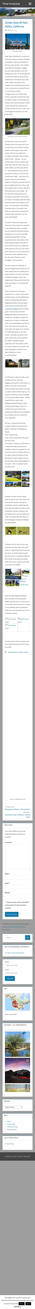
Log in (9, 1121)
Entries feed (11, 1124)
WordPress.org (12, 1129)
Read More (17, 1306)
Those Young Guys (11, 3)
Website (7, 893)
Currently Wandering (12, 309)
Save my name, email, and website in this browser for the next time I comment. (17, 905)
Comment (8, 842)
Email (7, 883)
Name (7, 874)
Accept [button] (21, 1303)
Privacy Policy (9, 1144)
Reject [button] (28, 1303)
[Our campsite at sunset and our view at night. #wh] (17, 1070)
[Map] (17, 1002)
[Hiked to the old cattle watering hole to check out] (17, 1044)
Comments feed (12, 1127)
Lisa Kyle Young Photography (14, 953)
